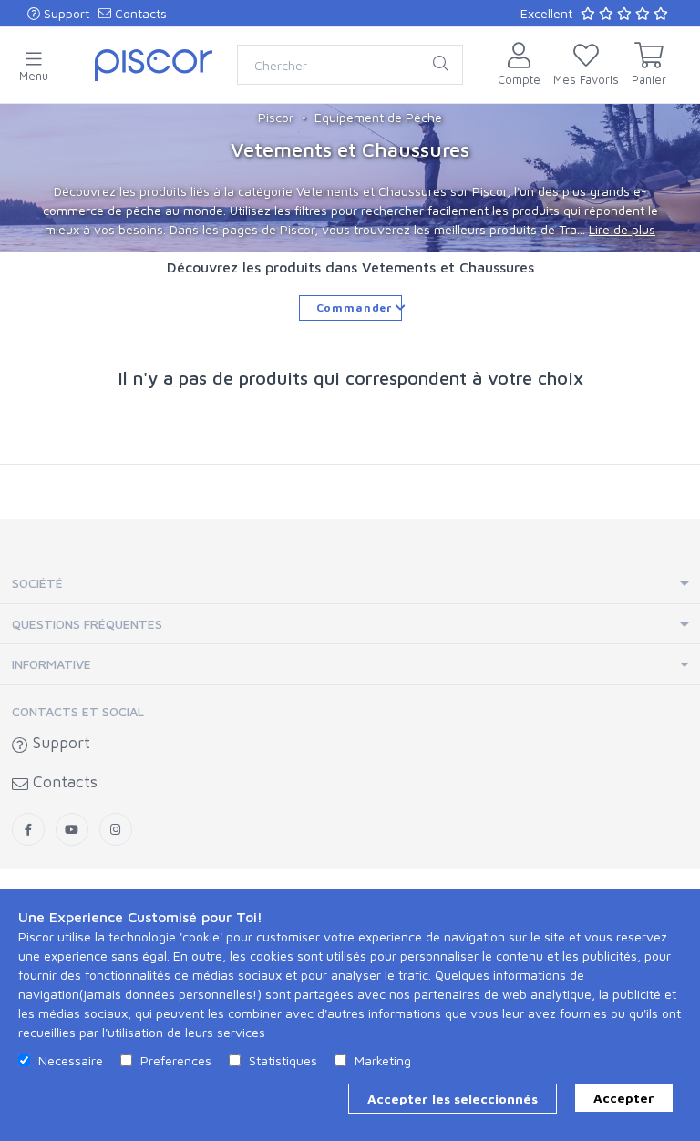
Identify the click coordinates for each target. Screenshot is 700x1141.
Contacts (139, 13)
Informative (51, 664)
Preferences (175, 1060)
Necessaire (70, 1060)
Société (37, 583)
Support (64, 13)
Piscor (275, 117)
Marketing (383, 1060)
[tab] (350, 583)
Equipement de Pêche (378, 117)
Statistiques (283, 1060)
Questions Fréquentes (87, 624)
